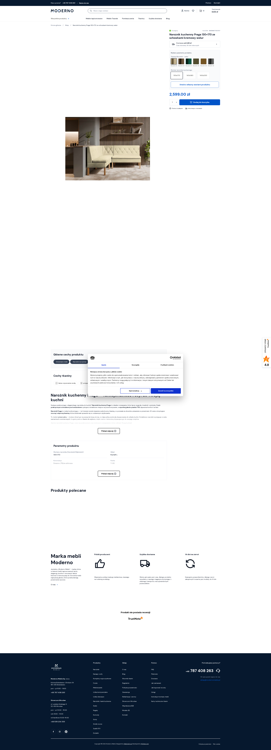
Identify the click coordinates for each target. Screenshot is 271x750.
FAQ (152, 732)
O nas (53, 584)
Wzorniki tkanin (127, 741)
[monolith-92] (211, 61)
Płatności (154, 736)
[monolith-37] (189, 61)
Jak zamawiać (156, 745)
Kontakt (217, 3)
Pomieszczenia (128, 18)
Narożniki (96, 732)
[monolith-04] (174, 61)
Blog (168, 18)
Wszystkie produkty (59, 18)
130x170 (176, 75)
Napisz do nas (84, 3)
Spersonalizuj (134, 391)
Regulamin (125, 745)
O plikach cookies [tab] (167, 365)
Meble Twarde (112, 18)
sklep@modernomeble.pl (210, 742)
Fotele (95, 745)
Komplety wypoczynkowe (102, 741)
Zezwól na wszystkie (165, 391)
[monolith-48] (204, 61)
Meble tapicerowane (94, 18)
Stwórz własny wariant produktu (195, 84)
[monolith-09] (181, 61)
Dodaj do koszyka (201, 102)
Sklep (67, 25)
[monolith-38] (196, 61)
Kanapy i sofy (97, 736)
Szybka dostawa (155, 18)
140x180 (190, 75)
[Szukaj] (91, 11)
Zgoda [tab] (103, 365)
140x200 (203, 75)
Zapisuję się (136, 700)
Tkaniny (141, 18)
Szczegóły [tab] (135, 365)
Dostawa (154, 741)
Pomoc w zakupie (177, 108)
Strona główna (56, 25)
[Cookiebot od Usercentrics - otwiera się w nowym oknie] (171, 358)
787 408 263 (199, 733)
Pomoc (208, 3)
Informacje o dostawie (195, 108)
